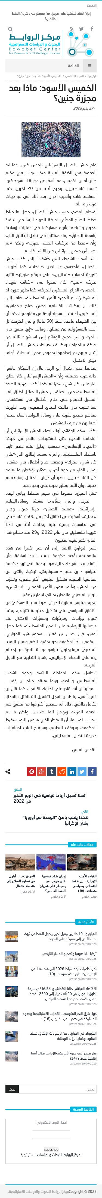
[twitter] (82, 771)
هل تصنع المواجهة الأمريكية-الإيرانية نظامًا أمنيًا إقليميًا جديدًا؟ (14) (64, 1055)
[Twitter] (81, 29)
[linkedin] (71, 771)
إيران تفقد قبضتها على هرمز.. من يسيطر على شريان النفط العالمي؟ (53, 883)
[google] (41, 771)
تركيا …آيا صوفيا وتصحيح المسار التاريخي (69, 953)
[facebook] (92, 771)
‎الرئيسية (92, 76)
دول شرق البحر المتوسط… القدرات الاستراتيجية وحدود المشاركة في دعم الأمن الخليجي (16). (60, 1016)
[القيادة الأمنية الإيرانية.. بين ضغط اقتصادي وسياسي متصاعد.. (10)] (82, 862)
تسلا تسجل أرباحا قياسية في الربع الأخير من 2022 (49, 795)
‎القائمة (73, 65)
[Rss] (71, 29)
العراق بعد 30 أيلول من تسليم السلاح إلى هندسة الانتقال (21, 881)
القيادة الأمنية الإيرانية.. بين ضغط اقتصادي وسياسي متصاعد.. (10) (84, 883)
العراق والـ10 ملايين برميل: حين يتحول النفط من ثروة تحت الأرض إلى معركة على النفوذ (60, 936)
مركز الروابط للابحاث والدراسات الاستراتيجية (50, 1154)
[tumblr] (51, 771)
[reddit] (61, 771)
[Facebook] (91, 29)
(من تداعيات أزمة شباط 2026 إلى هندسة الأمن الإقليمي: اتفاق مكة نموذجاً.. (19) (64, 971)
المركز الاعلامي (74, 76)
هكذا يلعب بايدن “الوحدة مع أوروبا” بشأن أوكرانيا (55, 817)
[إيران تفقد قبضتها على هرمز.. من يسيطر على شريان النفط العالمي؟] (51, 862)
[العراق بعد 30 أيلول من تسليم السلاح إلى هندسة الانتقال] (20, 862)
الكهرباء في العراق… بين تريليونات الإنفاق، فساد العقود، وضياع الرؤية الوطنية (63, 1036)
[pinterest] (31, 771)
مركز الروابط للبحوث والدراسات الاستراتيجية (39, 1191)
